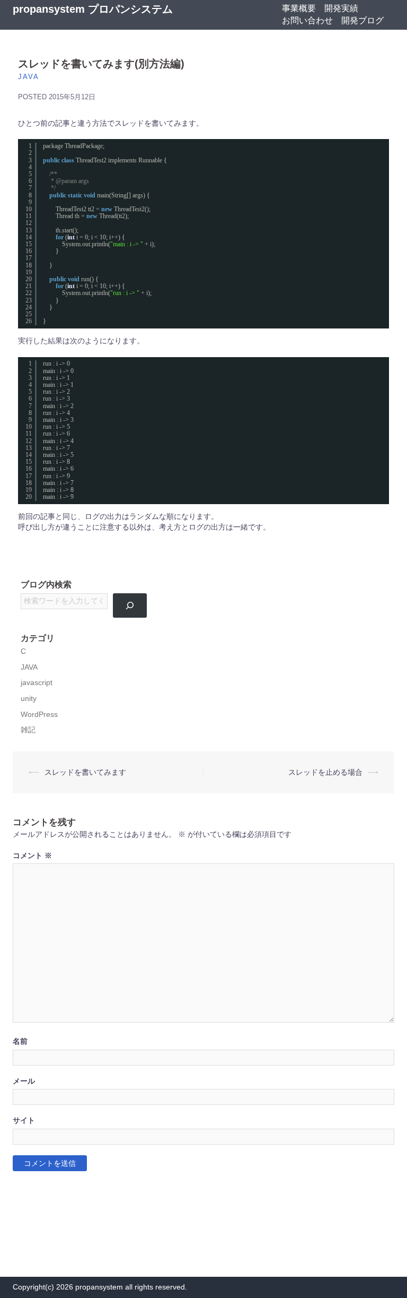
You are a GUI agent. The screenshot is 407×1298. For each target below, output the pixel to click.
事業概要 (299, 8)
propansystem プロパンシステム (93, 9)
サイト (24, 1120)
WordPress (39, 715)
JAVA (28, 77)
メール (24, 1081)
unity (29, 699)
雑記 (28, 730)
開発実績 (341, 8)
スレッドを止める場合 (325, 772)
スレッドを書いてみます (85, 772)
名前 (20, 1041)
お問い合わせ (307, 20)
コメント (32, 856)
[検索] (130, 605)
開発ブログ (362, 20)
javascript (36, 683)
